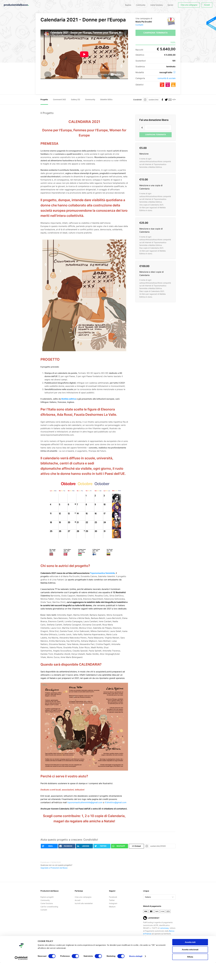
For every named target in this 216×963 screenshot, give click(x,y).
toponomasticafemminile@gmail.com (84, 802)
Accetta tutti (190, 942)
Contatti (139, 25)
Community (140, 5)
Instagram (113, 903)
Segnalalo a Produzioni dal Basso (54, 868)
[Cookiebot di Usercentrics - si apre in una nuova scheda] (21, 958)
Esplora (128, 5)
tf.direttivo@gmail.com (115, 802)
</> (173, 100)
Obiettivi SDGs (106, 99)
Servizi (170, 5)
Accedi (207, 5)
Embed (136, 846)
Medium (112, 907)
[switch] (75, 956)
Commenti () (59, 99)
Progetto (44, 99)
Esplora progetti (47, 897)
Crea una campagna (189, 5)
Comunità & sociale (167, 78)
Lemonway (164, 928)
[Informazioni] (174, 72)
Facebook (113, 897)
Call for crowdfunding (49, 907)
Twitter (112, 900)
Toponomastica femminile (102, 573)
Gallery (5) (75, 99)
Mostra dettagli (135, 956)
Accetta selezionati (190, 949)
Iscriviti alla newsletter (84, 903)
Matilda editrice (68, 399)
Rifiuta (190, 957)
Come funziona (156, 5)
